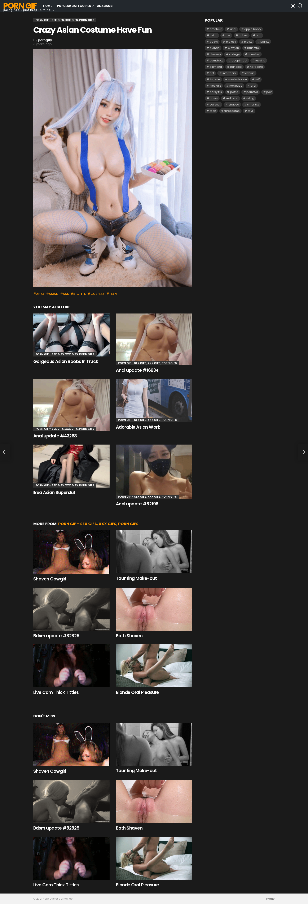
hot (212, 73)
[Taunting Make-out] (154, 551)
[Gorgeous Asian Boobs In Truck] (71, 334)
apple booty (252, 29)
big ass (231, 42)
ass (66, 294)
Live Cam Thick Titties (56, 692)
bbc (258, 35)
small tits (253, 105)
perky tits (216, 92)
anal (40, 294)
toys (251, 111)
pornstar (252, 92)
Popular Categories (74, 6)
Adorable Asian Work (138, 427)
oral (253, 86)
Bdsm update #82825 (56, 636)
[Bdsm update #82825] (71, 609)
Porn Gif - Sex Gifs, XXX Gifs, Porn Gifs (64, 354)
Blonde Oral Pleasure (137, 692)
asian (53, 294)
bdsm (214, 42)
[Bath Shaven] (154, 609)
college (234, 54)
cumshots (216, 60)
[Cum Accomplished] (5, 452)
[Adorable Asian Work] (154, 400)
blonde (215, 48)
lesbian (250, 73)
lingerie (215, 79)
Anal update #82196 (137, 504)
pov (269, 92)
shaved (234, 105)
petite (234, 92)
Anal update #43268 (55, 436)
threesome (232, 111)
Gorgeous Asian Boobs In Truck (65, 361)
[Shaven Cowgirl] (71, 552)
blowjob (233, 48)
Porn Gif (20, 6)
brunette (253, 48)
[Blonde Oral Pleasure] (154, 665)
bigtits (79, 294)
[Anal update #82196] (154, 472)
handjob (236, 67)
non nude (235, 86)
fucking (260, 60)
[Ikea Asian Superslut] (71, 466)
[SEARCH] (300, 6)
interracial (229, 73)
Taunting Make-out (136, 578)
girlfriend (216, 67)
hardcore (256, 67)
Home (47, 6)
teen (113, 294)
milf (257, 79)
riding (250, 98)
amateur (216, 29)
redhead (232, 98)
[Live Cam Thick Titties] (71, 665)
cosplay (98, 294)
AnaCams (105, 6)
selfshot (215, 105)
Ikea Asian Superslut (54, 492)
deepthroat (239, 60)
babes (243, 35)
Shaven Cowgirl (49, 579)
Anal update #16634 (137, 370)
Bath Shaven (129, 636)
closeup (215, 54)
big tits (264, 42)
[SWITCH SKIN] (293, 6)
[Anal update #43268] (71, 405)
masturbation (237, 79)
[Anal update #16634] (154, 339)
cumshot (254, 54)
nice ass (215, 86)
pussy (214, 98)
